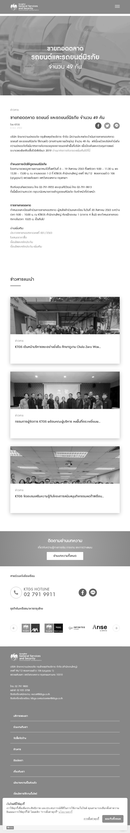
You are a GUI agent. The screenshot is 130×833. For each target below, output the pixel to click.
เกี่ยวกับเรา (19, 772)
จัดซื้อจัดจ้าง (19, 738)
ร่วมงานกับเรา (20, 727)
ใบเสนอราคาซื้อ (18, 237)
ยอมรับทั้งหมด (113, 818)
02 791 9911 (40, 594)
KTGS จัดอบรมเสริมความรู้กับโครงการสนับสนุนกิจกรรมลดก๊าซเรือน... (59, 496)
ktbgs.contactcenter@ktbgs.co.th (47, 698)
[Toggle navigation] (117, 6)
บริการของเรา (20, 716)
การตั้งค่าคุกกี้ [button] (91, 818)
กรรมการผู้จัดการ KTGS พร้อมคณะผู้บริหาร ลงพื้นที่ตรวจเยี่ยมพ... (57, 421)
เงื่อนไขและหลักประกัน (21, 242)
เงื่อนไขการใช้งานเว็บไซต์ (25, 794)
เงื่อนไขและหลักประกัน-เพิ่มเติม (26, 246)
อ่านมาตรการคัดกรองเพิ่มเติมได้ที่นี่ (71, 150)
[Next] (116, 628)
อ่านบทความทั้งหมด (64, 556)
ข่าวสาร (17, 749)
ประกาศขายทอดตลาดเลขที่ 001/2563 (31, 233)
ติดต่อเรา (18, 761)
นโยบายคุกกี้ (65, 811)
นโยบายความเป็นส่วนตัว (25, 783)
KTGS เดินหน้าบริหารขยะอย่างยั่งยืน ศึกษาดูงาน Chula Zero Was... (58, 347)
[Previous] (13, 628)
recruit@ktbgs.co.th (40, 694)
